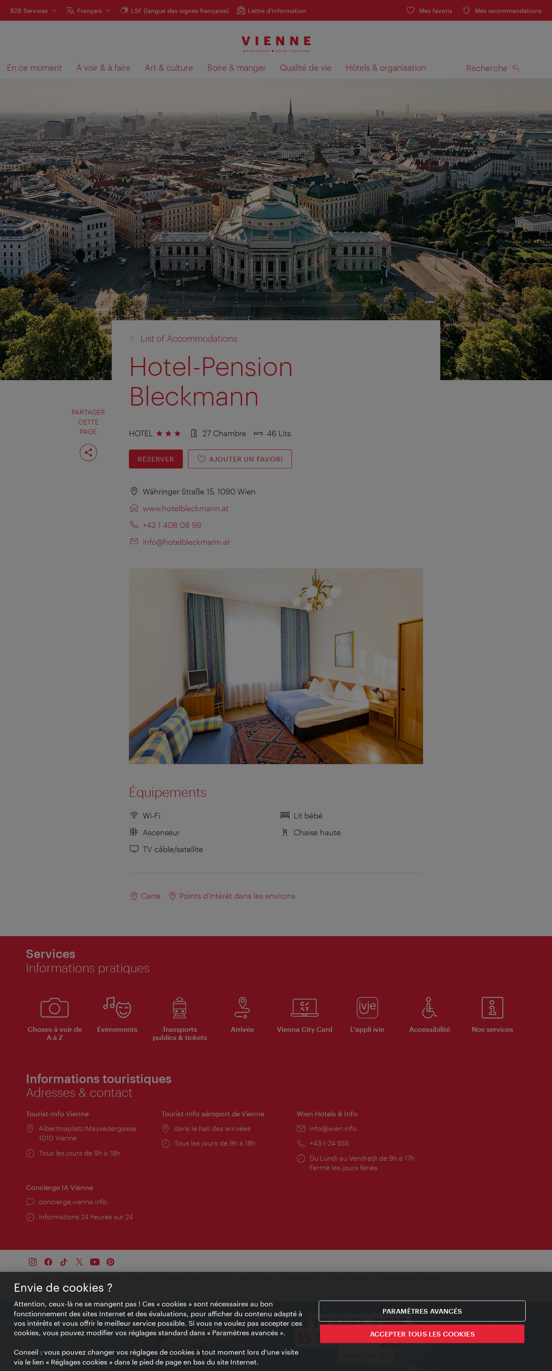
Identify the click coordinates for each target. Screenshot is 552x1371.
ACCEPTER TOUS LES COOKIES (422, 1334)
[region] (276, 1321)
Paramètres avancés (422, 1311)
